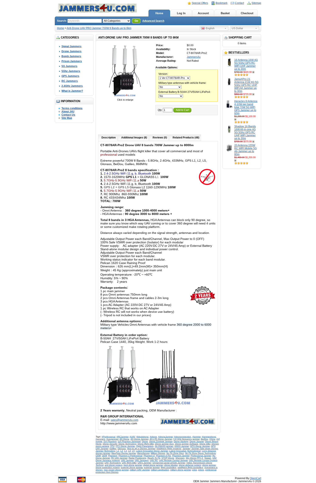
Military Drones (158, 453)
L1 (118, 451)
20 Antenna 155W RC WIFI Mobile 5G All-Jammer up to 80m (245, 150)
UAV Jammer (127, 460)
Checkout (247, 13)
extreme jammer (152, 467)
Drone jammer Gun (164, 444)
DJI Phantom (110, 441)
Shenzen (179, 458)
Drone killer (204, 444)
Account (203, 13)
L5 (133, 451)
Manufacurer (143, 453)
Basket (225, 13)
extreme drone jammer (132, 467)
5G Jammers (69, 66)
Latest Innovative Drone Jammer (152, 451)
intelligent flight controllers (190, 467)
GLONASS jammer (164, 446)
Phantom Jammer (180, 455)
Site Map (66, 118)
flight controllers (168, 467)
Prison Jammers (71, 61)
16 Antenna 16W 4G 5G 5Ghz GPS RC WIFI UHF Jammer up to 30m (246, 64)
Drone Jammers (71, 51)
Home (159, 13)
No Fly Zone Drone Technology (200, 453)
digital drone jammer (153, 465)
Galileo (112, 448)
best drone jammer (133, 465)
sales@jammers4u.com (124, 420)
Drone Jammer (197, 441)
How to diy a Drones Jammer (141, 448)
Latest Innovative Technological (185, 451)
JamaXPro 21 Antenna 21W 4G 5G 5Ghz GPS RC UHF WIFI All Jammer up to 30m (246, 85)
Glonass (122, 448)
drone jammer (209, 465)
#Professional (108, 436)
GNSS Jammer (181, 446)
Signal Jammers (71, 46)
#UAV (132, 436)
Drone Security (110, 444)
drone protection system (108, 467)
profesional (210, 470)
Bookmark (221, 3)
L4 (129, 451)
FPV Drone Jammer (125, 446)
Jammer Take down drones (204, 448)
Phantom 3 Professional (130, 455)
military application (160, 470)
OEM (104, 455)
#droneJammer (165, 436)
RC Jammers (69, 81)
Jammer (186, 448)
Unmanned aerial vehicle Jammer (168, 463)
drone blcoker (171, 465)
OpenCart (255, 478)
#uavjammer (112, 439)
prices (201, 470)
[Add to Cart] (253, 72)
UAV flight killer (129, 463)
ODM (98, 455)
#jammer (196, 436)
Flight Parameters (144, 446)
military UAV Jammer (140, 470)
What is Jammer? (72, 90)
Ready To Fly (153, 458)
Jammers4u (194, 56)
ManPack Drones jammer (123, 453)
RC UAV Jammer (119, 458)
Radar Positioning (137, 458)
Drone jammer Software (186, 444)
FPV (112, 446)
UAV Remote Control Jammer (173, 460)
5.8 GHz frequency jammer (186, 439)
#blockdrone (142, 436)
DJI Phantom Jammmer (129, 441)
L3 (125, 451)
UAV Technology (112, 463)
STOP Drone (167, 458)
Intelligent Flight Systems (168, 448)
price (194, 470)
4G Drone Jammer (139, 439)
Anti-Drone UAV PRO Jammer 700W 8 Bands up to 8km (99, 28)
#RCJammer (122, 436)
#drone (153, 436)
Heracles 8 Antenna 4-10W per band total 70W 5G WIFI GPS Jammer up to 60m (245, 107)
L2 (121, 451)
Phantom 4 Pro (163, 455)
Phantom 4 (149, 455)
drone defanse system (190, 465)
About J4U (67, 111)
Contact (239, 3)
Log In (181, 13)
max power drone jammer (116, 470)
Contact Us (68, 114)
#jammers (100, 439)
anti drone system (113, 465)
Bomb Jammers (71, 56)
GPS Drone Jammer (200, 446)
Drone (145, 441)
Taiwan (207, 458)
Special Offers (200, 3)
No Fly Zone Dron (175, 453)
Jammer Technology (105, 451)
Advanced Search (153, 20)
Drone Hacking (181, 441)
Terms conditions (72, 108)
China (212, 439)
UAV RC (154, 460)
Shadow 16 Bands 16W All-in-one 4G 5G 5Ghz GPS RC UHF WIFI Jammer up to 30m (245, 132)
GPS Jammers (70, 76)
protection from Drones (107, 472)
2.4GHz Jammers (72, 85)
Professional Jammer (201, 455)
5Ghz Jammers (70, 71)
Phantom (112, 455)
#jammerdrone (209, 436)
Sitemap (256, 3)
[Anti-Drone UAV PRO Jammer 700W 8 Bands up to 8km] (125, 96)
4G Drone (124, 439)
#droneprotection (182, 436)
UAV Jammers (142, 460)
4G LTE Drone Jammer (161, 439)
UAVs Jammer (144, 463)
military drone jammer (180, 470)
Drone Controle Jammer (160, 441)
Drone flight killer (146, 444)
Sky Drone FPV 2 (194, 458)
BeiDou (204, 439)
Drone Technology (127, 444)
